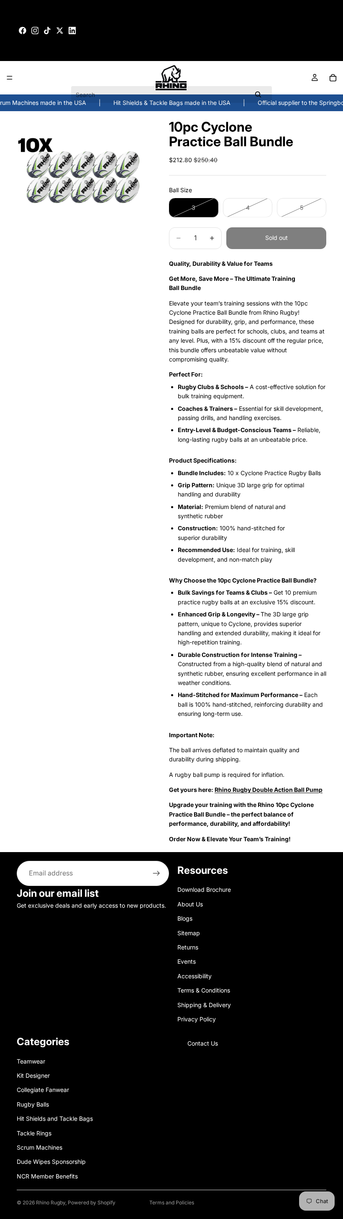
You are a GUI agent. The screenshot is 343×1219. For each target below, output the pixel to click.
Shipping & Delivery (204, 1004)
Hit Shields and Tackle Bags (55, 1118)
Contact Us (202, 1043)
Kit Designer (33, 1075)
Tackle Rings (34, 1133)
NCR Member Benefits (47, 1176)
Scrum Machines (39, 1147)
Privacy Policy (196, 1019)
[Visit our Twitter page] (60, 30)
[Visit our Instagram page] (35, 30)
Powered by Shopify (91, 1202)
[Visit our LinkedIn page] (72, 30)
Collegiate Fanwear (43, 1089)
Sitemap (188, 933)
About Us (190, 904)
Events (186, 961)
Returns (187, 947)
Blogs (184, 918)
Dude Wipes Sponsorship (51, 1161)
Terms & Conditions (203, 990)
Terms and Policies (171, 1202)
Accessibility (194, 976)
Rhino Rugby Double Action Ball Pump (269, 789)
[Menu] (9, 77)
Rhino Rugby (50, 1202)
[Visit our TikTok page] (47, 30)
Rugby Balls (33, 1104)
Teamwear (31, 1061)
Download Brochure (204, 889)
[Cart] (333, 78)
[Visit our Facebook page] (22, 30)
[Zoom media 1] (83, 177)
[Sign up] (156, 873)
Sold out (276, 237)
